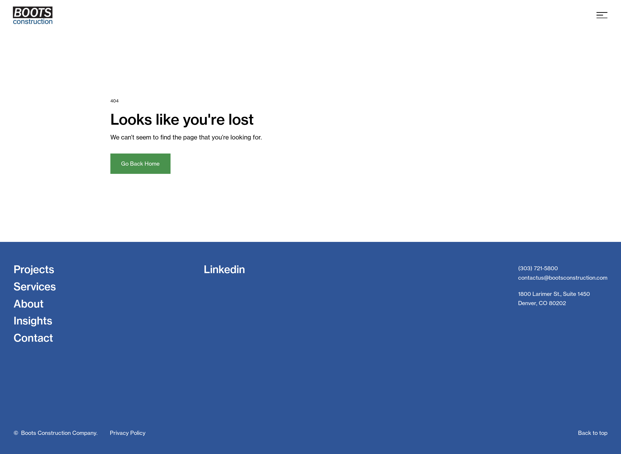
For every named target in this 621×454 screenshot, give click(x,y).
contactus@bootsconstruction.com (562, 277)
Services (35, 286)
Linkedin (224, 269)
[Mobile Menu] (601, 15)
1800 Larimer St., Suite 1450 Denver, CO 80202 (554, 299)
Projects (34, 269)
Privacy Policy (128, 433)
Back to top (592, 433)
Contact (33, 337)
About (29, 303)
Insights (33, 320)
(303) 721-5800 (538, 268)
